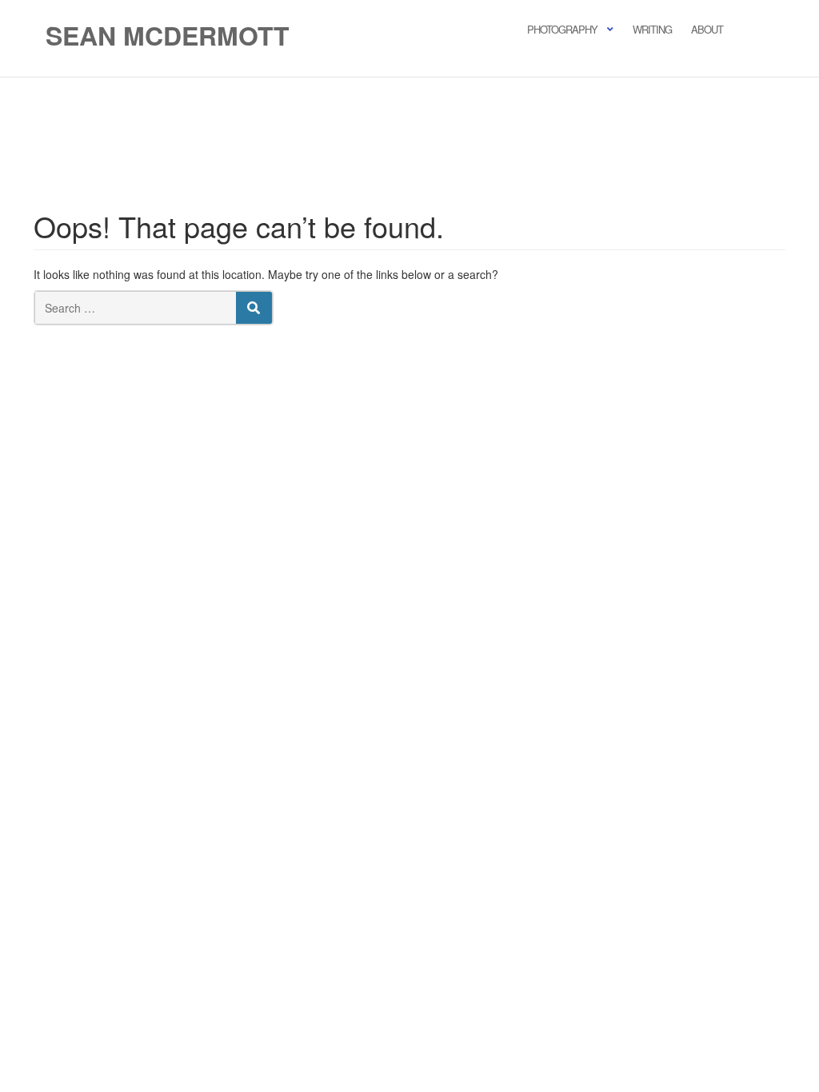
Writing (652, 29)
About (707, 29)
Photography (562, 29)
